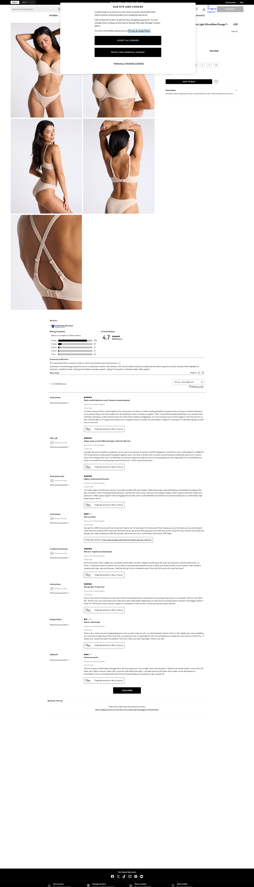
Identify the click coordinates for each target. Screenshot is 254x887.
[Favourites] (196, 9)
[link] (204, 9)
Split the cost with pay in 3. (127, 2)
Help (241, 2)
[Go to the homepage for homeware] (28, 2)
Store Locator (231, 2)
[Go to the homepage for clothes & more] (15, 2)
